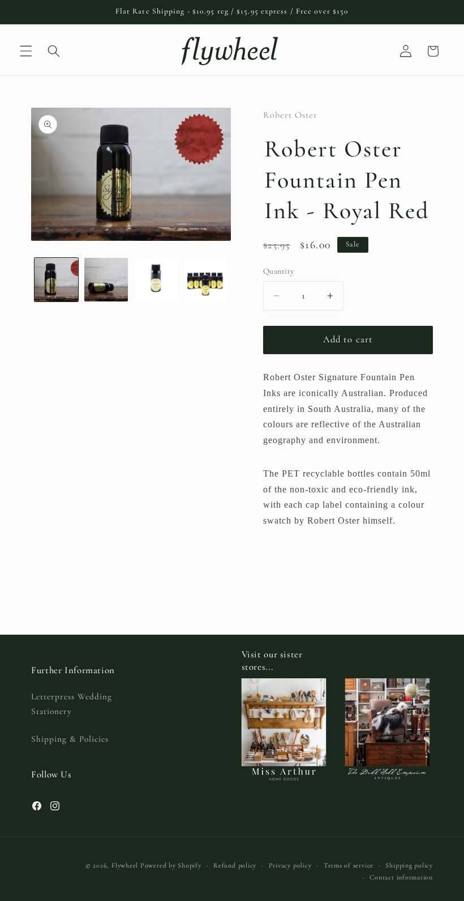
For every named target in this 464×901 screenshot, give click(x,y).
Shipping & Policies (70, 739)
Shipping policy (409, 865)
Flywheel (124, 865)
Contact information (401, 877)
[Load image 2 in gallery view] (106, 279)
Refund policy (234, 865)
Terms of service (348, 865)
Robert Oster (290, 115)
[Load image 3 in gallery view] (156, 279)
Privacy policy (290, 865)
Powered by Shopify (170, 865)
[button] (26, 51)
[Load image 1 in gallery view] (56, 279)
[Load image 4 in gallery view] (205, 279)
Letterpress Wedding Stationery (71, 704)
